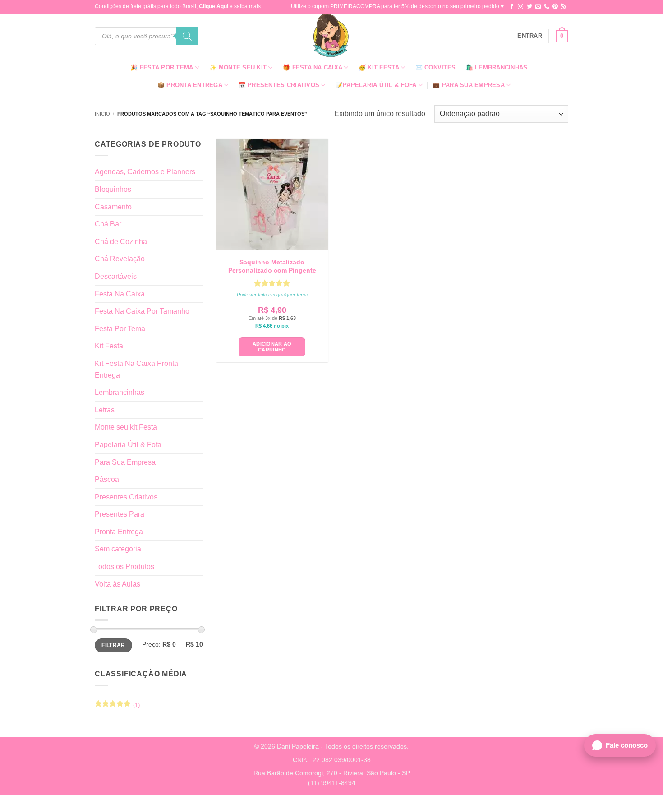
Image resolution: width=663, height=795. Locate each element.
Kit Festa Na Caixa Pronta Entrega (136, 369)
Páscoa (107, 479)
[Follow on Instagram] (520, 7)
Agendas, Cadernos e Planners (145, 172)
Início (102, 113)
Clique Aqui (213, 6)
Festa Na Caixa (120, 294)
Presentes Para (119, 514)
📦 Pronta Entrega (189, 85)
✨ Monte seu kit (238, 67)
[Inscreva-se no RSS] (563, 7)
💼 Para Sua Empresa (469, 85)
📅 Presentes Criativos (279, 85)
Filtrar (113, 645)
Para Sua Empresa (125, 462)
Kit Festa (109, 346)
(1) (117, 707)
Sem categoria (118, 549)
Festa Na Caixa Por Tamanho (142, 311)
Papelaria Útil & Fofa (128, 444)
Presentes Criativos (126, 497)
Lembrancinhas (119, 392)
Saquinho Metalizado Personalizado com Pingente (272, 266)
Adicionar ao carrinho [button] (272, 346)
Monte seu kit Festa (126, 427)
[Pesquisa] (187, 36)
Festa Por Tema (120, 329)
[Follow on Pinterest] (555, 7)
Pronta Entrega (119, 532)
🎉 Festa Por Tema (161, 67)
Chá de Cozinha (121, 241)
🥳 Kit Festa (379, 67)
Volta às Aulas (117, 584)
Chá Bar (108, 224)
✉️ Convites (435, 67)
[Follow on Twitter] (529, 7)
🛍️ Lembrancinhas (497, 67)
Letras (105, 410)
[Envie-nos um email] (538, 7)
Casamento (113, 207)
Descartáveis (116, 276)
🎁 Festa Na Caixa (312, 67)
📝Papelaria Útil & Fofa (376, 85)
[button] (529, 36)
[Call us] (546, 7)
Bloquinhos (113, 189)
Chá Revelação (120, 259)
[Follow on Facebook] (512, 7)
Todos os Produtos (124, 566)
